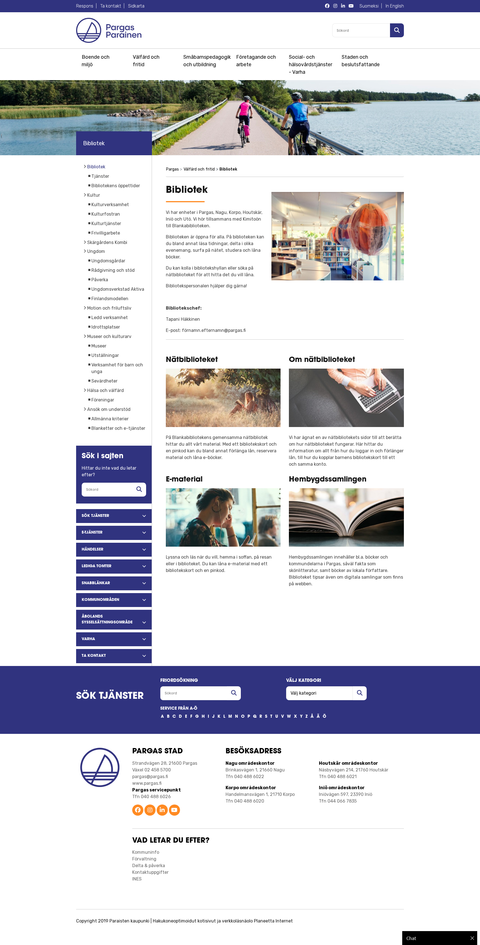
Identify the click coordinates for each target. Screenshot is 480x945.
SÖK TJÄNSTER (110, 696)
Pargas (172, 169)
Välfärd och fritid (146, 61)
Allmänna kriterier (110, 418)
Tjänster (100, 176)
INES (137, 879)
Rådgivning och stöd (113, 270)
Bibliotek (96, 166)
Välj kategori (303, 680)
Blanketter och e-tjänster (118, 428)
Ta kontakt (110, 6)
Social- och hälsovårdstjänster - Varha (310, 64)
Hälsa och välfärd (105, 390)
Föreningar (102, 400)
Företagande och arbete (256, 61)
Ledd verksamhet (109, 317)
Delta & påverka (148, 865)
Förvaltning (144, 859)
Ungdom (96, 251)
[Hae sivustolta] (139, 490)
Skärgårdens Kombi (107, 242)
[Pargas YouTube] (351, 6)
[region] (439, 938)
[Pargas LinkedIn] (343, 6)
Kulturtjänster (106, 223)
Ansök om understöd (109, 409)
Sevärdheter (104, 381)
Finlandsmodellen (109, 298)
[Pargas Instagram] (335, 6)
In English (395, 6)
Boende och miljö (95, 61)
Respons (84, 6)
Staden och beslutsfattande (361, 61)
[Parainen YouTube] (174, 810)
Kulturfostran (105, 214)
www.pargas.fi (147, 783)
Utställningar (105, 355)
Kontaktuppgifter (150, 872)
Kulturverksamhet (110, 204)
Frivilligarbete (105, 233)
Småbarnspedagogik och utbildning (206, 61)
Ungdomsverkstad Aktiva (117, 289)
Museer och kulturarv (109, 336)
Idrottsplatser (105, 327)
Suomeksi (369, 6)
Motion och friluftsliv (109, 308)
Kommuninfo (145, 852)
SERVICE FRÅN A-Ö (178, 709)
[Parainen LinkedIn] (162, 810)
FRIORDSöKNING (179, 680)
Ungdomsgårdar (108, 260)
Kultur (93, 195)
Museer (98, 346)
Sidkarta (136, 6)
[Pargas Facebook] (327, 6)
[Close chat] (472, 938)
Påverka (99, 279)
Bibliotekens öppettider (115, 185)
